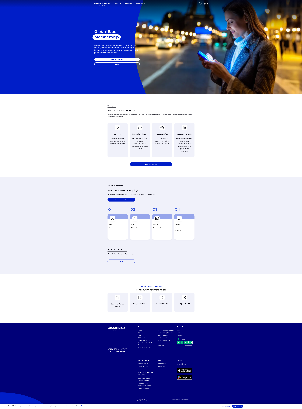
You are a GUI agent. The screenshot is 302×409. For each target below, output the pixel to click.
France (140, 330)
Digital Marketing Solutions (165, 332)
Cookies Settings (226, 406)
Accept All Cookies (237, 406)
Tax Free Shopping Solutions (166, 330)
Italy (139, 332)
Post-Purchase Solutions (164, 338)
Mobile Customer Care (144, 347)
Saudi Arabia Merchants (144, 378)
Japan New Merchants (144, 385)
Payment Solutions (163, 335)
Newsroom (161, 345)
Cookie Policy (82, 406)
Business (128, 4)
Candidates (180, 335)
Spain (139, 335)
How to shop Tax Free (144, 340)
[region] (151, 406)
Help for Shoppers (143, 363)
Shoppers (117, 4)
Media (178, 332)
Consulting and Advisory (164, 340)
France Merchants (143, 383)
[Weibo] (185, 364)
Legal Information (162, 363)
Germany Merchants (143, 380)
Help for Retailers (143, 366)
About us (139, 4)
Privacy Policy (161, 366)
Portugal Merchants (143, 388)
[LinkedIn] (180, 364)
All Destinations (142, 338)
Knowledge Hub (162, 343)
